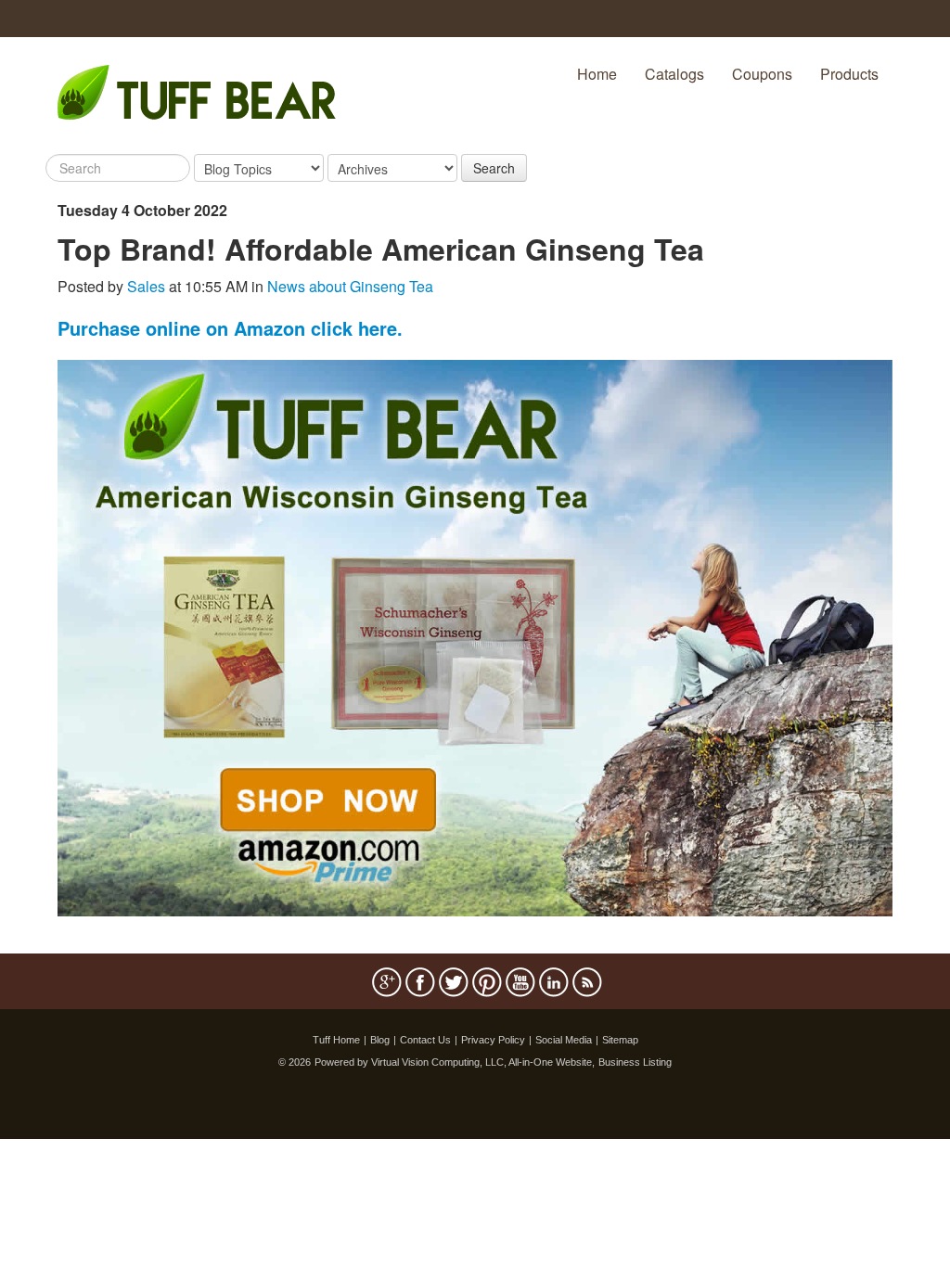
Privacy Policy (493, 1039)
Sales (146, 286)
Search (494, 168)
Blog (380, 1039)
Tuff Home (336, 1039)
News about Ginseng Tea (350, 286)
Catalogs (674, 73)
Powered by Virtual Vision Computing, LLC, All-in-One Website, (455, 1062)
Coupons (762, 73)
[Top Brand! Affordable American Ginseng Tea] (475, 635)
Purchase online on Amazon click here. (230, 327)
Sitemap (620, 1039)
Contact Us (425, 1039)
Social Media (563, 1039)
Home (597, 73)
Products (849, 73)
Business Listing (635, 1062)
